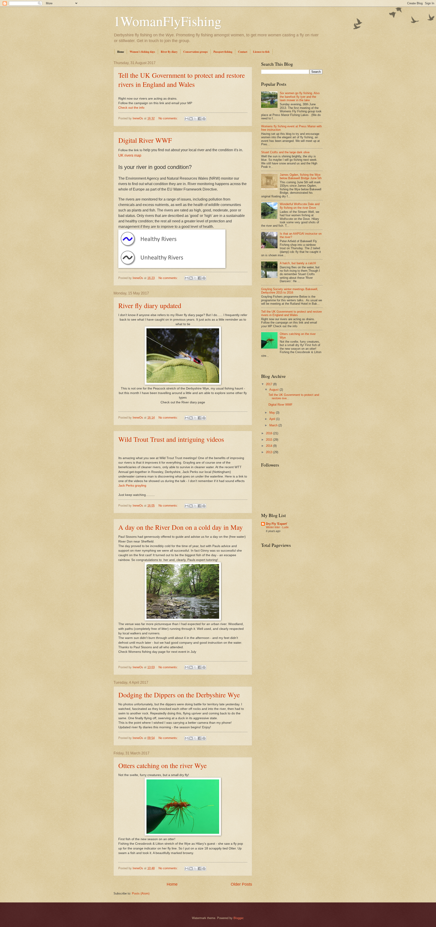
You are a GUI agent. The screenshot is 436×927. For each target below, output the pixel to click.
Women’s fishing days (142, 52)
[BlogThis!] (191, 118)
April (272, 419)
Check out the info (131, 107)
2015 (269, 439)
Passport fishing (222, 52)
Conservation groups (195, 52)
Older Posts (241, 884)
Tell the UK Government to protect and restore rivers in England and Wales (181, 79)
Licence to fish (261, 52)
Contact (242, 52)
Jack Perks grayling (132, 485)
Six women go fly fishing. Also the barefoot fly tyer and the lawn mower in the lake (300, 96)
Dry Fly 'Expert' (276, 523)
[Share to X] (195, 118)
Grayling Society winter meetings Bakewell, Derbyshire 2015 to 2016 (289, 290)
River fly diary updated (149, 305)
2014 (269, 445)
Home (120, 52)
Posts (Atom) (140, 893)
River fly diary (169, 52)
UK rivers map (129, 155)
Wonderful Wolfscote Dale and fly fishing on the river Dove (300, 205)
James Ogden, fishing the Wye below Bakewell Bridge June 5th (301, 176)
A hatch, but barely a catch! (298, 263)
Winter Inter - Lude (277, 527)
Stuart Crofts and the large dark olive (285, 152)
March (273, 425)
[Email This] (186, 118)
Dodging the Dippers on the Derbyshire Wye (179, 694)
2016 (269, 433)
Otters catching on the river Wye (162, 765)
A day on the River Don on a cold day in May (180, 527)
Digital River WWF (145, 140)
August (274, 389)
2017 (269, 384)
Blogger (238, 918)
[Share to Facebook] (199, 118)
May (272, 412)
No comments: (169, 118)
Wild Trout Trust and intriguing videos (171, 439)
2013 (269, 452)
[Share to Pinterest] (204, 118)
